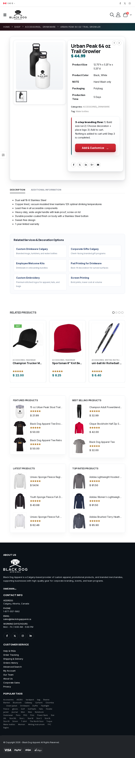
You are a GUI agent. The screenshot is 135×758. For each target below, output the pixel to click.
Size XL (48, 718)
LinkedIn (85, 164)
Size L (22, 718)
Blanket (6, 702)
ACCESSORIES (90, 106)
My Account (9, 670)
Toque (49, 721)
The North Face (36, 721)
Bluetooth (17, 702)
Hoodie (49, 709)
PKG (25, 715)
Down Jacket (11, 705)
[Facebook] (120, 3)
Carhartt (38, 702)
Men (23, 712)
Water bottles (82, 111)
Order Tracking (11, 654)
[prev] (114, 43)
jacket (6, 712)
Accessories (8, 699)
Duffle (35, 705)
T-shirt (24, 721)
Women (21, 724)
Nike (30, 712)
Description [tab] (17, 189)
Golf (23, 709)
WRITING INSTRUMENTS (75, 360)
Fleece (6, 709)
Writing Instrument (36, 724)
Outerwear (8, 715)
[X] (125, 3)
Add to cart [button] (65, 331)
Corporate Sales (11, 682)
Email (98, 164)
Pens (18, 715)
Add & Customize (93, 148)
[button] (5, 15)
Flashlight (45, 705)
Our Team (8, 674)
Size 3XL (12, 718)
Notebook (39, 712)
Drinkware (24, 705)
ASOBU (20, 699)
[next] (119, 43)
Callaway (28, 702)
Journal (15, 712)
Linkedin (30, 635)
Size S (38, 718)
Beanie (46, 699)
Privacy (7, 686)
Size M (30, 718)
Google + (92, 164)
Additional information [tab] (46, 189)
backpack (30, 699)
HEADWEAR (30, 360)
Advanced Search (12, 666)
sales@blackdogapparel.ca (17, 619)
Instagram (22, 635)
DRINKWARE (103, 106)
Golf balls (32, 709)
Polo (32, 715)
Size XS (6, 721)
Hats (41, 709)
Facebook (73, 164)
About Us (8, 678)
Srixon (15, 721)
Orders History (10, 662)
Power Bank (42, 715)
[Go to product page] (28, 339)
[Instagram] (129, 3)
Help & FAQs (9, 651)
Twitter (79, 164)
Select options (25, 331)
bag (38, 699)
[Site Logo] (18, 15)
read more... (9, 588)
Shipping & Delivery (13, 658)
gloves (15, 709)
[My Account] (118, 15)
